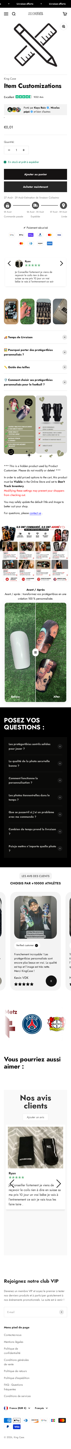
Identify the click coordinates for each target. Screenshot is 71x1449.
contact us (35, 513)
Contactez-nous (12, 1335)
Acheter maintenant (35, 187)
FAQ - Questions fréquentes (13, 1387)
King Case (10, 79)
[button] (10, 263)
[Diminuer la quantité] (9, 150)
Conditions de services (17, 1396)
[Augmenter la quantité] (24, 150)
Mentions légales (13, 1342)
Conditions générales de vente (16, 1362)
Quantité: (9, 142)
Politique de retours (15, 1371)
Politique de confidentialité (12, 1351)
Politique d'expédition (16, 1378)
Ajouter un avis (35, 1117)
